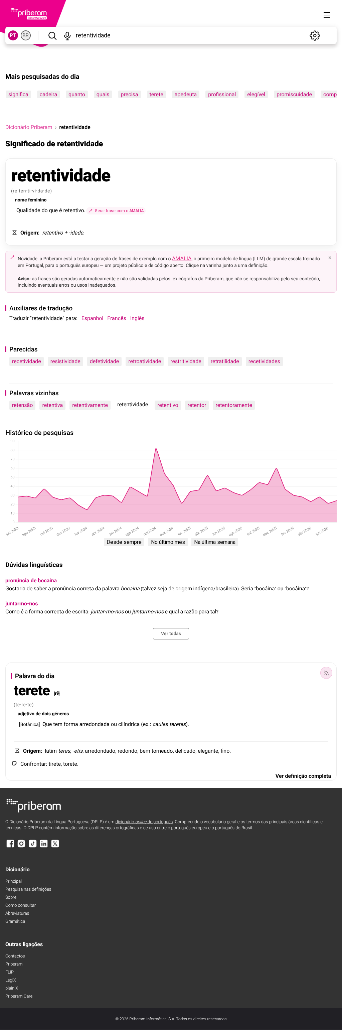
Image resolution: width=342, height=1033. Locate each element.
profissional (222, 94)
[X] (55, 847)
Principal (13, 881)
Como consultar (20, 905)
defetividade (104, 361)
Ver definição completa (303, 776)
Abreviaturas (17, 913)
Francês (116, 318)
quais (103, 94)
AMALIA (182, 258)
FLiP (9, 972)
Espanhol (92, 318)
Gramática (15, 921)
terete (156, 94)
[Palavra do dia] (326, 673)
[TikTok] (33, 847)
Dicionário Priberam (28, 127)
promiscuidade (294, 94)
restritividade (185, 361)
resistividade (65, 361)
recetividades (264, 361)
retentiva (52, 405)
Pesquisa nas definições (28, 889)
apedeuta (186, 94)
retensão (22, 405)
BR (26, 35)
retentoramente (233, 405)
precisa (129, 94)
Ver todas (171, 633)
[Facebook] (10, 847)
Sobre (10, 897)
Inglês (137, 318)
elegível (256, 94)
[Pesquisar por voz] (67, 35)
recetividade (26, 361)
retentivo (167, 405)
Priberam (14, 964)
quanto (76, 94)
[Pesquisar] (52, 35)
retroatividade (144, 361)
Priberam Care (18, 996)
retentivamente (90, 405)
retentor (197, 405)
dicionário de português (144, 822)
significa (18, 94)
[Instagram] (21, 847)
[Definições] (314, 35)
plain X (11, 988)
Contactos (15, 956)
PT (13, 35)
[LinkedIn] (44, 847)
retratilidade (225, 361)
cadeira (48, 94)
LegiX (10, 980)
